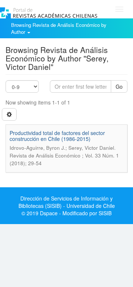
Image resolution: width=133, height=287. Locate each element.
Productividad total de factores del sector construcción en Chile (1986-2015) (57, 135)
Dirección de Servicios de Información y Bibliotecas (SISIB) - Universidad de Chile (66, 202)
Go (119, 86)
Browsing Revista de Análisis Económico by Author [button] (58, 28)
